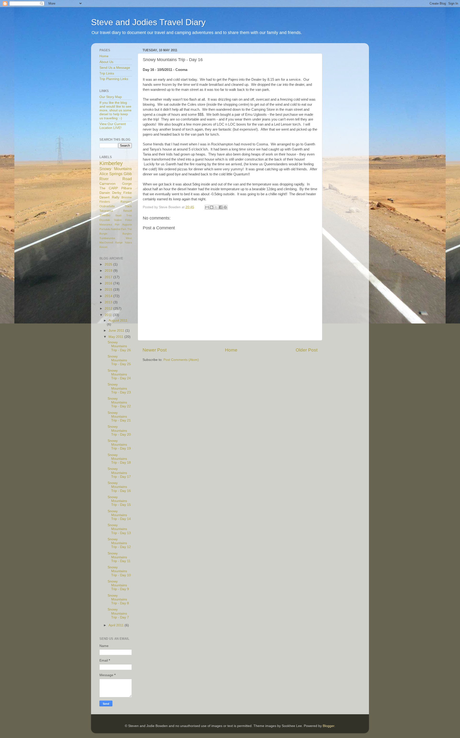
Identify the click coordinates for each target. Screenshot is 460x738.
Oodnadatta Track (115, 206)
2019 (109, 270)
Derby (116, 193)
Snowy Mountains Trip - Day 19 (119, 444)
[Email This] (207, 207)
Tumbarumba (107, 238)
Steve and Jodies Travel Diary (148, 22)
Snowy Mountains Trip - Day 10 (119, 571)
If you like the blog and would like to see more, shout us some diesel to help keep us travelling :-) (115, 110)
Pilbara (126, 188)
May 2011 (116, 337)
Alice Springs (110, 174)
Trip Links (106, 73)
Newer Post (155, 349)
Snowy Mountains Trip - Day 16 (119, 486)
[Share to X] (216, 207)
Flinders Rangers (115, 201)
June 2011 (117, 330)
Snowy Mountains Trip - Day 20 (119, 430)
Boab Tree (123, 215)
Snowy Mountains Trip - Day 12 (119, 543)
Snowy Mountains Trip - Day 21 (119, 416)
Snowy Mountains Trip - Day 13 (119, 529)
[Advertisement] (347, 118)
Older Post (306, 349)
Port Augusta (123, 224)
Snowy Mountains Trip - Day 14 (119, 515)
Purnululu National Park (112, 229)
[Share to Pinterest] (225, 207)
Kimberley (111, 163)
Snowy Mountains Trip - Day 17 (119, 472)
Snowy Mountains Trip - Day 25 (119, 360)
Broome (126, 197)
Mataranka (105, 224)
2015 (109, 289)
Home (231, 349)
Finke (128, 220)
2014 (109, 296)
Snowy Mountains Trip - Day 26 (119, 346)
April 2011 (117, 625)
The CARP (108, 188)
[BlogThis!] (211, 207)
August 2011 (118, 320)
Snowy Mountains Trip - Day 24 (119, 374)
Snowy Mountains (115, 169)
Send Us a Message (114, 67)
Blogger (328, 726)
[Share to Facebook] (220, 207)
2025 (109, 264)
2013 (109, 302)
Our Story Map (110, 97)
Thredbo (104, 215)
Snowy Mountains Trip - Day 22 (119, 402)
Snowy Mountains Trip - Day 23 (119, 388)
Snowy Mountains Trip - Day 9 (118, 585)
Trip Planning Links (113, 79)
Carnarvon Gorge (115, 183)
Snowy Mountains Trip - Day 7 (118, 613)
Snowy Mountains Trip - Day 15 (119, 501)
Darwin (104, 193)
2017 (109, 277)
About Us (106, 62)
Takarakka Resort (115, 211)
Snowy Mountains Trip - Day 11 (119, 557)
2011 (109, 315)
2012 (109, 308)
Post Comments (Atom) (181, 360)
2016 (109, 283)
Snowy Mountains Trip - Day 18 (119, 458)
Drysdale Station (110, 220)
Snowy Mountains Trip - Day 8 (118, 599)
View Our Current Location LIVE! (112, 126)
